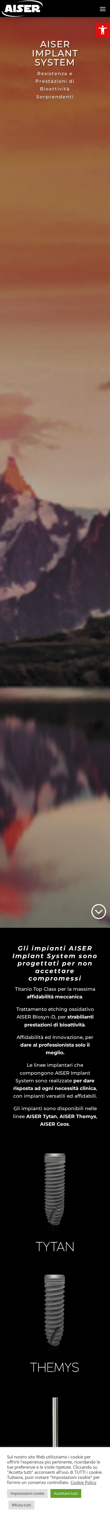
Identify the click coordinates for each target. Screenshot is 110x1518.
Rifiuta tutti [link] (21, 1505)
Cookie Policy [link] (83, 1482)
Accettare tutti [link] (66, 1493)
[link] (102, 30)
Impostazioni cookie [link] (27, 1493)
